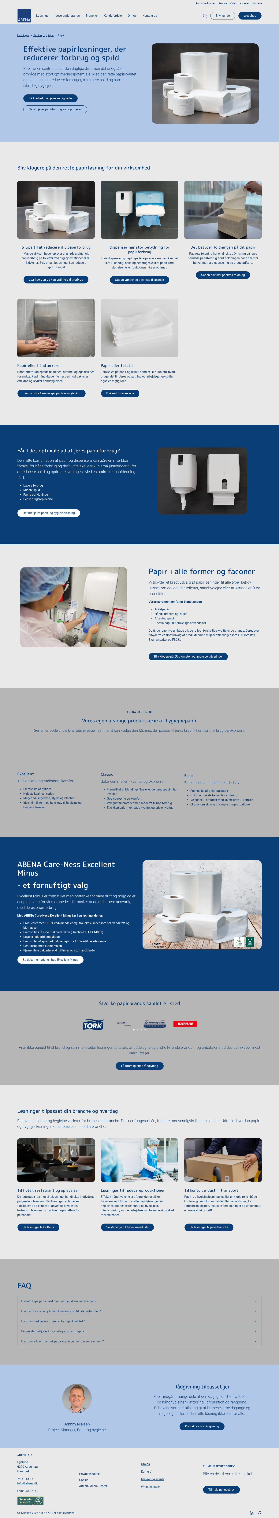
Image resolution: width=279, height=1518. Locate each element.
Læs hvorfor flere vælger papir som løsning (51, 393)
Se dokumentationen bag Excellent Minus (50, 960)
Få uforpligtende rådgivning (139, 1066)
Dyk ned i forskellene (120, 393)
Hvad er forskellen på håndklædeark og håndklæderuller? (61, 1311)
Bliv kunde (223, 15)
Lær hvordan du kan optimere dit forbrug (56, 279)
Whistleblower (150, 1487)
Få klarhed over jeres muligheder (50, 98)
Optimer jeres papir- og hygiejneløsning (49, 513)
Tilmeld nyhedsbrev (221, 1489)
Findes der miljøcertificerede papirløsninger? (52, 1331)
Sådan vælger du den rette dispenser (139, 280)
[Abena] (24, 16)
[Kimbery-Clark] (155, 1024)
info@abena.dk (27, 1483)
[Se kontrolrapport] (30, 1500)
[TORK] (93, 1024)
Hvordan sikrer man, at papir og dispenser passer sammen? (62, 1341)
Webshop (250, 15)
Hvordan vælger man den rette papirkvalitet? (53, 1321)
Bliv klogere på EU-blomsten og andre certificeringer (188, 656)
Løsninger (23, 35)
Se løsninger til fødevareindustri (127, 1227)
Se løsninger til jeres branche (209, 1227)
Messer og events (152, 1479)
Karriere (146, 1471)
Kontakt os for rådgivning (202, 1426)
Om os (145, 1464)
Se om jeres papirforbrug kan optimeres (55, 109)
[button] (42, 15)
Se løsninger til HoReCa (38, 1227)
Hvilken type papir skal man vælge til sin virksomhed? (58, 1301)
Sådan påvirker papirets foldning (223, 275)
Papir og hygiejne (43, 35)
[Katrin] (185, 1024)
